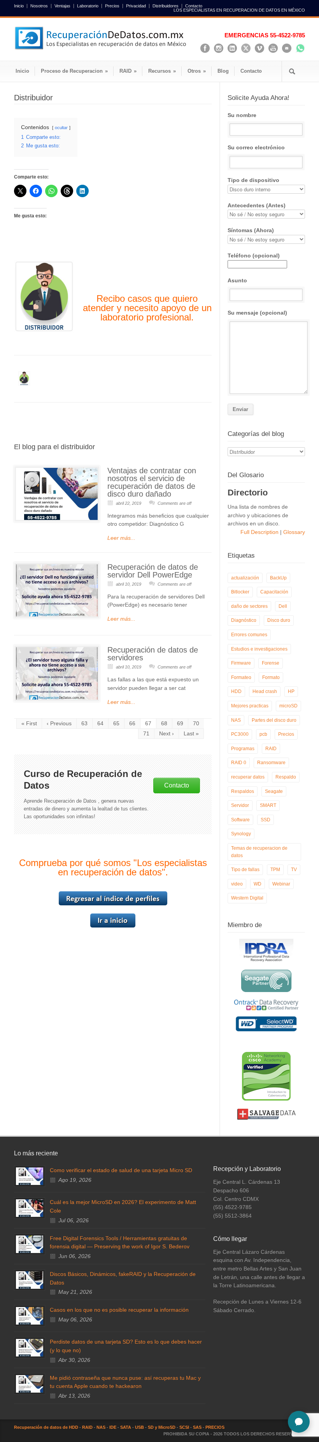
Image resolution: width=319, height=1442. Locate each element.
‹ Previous (59, 723)
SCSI (184, 1427)
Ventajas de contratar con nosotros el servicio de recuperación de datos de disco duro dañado (151, 482)
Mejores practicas (249, 706)
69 (180, 723)
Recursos (162, 71)
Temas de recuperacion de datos (259, 851)
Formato (271, 677)
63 (84, 723)
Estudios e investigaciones (259, 649)
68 (164, 723)
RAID (128, 71)
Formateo (241, 677)
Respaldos (242, 791)
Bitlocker (240, 592)
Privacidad (136, 6)
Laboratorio (87, 6)
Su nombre (242, 115)
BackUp (278, 578)
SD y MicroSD (161, 1427)
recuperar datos (248, 777)
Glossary (293, 532)
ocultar (61, 127)
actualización (245, 578)
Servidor (240, 805)
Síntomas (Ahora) (251, 230)
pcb (263, 734)
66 (132, 723)
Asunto (237, 280)
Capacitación (274, 592)
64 (100, 723)
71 (146, 733)
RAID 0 (238, 762)
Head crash (264, 691)
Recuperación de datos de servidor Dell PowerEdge (152, 571)
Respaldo (285, 777)
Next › (166, 733)
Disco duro (278, 620)
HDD (236, 691)
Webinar (281, 884)
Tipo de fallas (245, 869)
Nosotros (39, 6)
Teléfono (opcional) (254, 255)
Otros (197, 71)
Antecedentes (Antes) (257, 205)
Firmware (241, 663)
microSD (288, 706)
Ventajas (62, 6)
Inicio (19, 6)
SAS (197, 1427)
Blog (223, 71)
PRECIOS (214, 1427)
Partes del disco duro (274, 720)
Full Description (260, 532)
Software (240, 819)
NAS (236, 720)
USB (139, 1427)
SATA (125, 1427)
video (237, 884)
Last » (191, 733)
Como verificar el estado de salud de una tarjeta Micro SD (121, 1170)
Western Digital (247, 898)
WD (257, 884)
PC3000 (240, 734)
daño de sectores (249, 606)
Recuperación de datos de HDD (46, 1427)
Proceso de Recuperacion (74, 71)
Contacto (193, 6)
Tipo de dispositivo (253, 180)
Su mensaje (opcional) (257, 313)
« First (29, 723)
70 (196, 723)
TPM (275, 869)
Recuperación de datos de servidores (152, 654)
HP (291, 691)
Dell (283, 606)
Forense (270, 663)
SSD (265, 819)
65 (116, 723)
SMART (268, 805)
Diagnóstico (243, 620)
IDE (112, 1427)
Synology (241, 833)
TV (294, 869)
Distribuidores (165, 6)
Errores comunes (249, 634)
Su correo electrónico (256, 147)
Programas (242, 748)
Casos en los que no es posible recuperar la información (119, 1310)
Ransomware (271, 762)
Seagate (274, 791)
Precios (112, 6)
